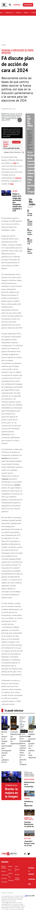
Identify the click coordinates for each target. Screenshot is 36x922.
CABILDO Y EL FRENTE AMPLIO (28, 818)
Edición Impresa (17, 878)
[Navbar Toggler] (5, 5)
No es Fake (27, 838)
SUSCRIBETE (28, 5)
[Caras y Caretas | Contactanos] (32, 853)
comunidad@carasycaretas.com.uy (10, 902)
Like (9, 877)
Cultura (10, 873)
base (12, 184)
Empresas (11, 880)
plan (15, 163)
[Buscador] (10, 5)
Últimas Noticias (3, 867)
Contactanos (31, 879)
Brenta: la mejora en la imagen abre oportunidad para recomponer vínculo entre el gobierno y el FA (6, 747)
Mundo (18, 12)
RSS (29, 884)
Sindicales (9, 12)
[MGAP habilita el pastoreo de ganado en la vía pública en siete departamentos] (31, 729)
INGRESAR (16, 5)
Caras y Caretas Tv (17, 868)
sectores (18, 178)
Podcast (17, 874)
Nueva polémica (25, 731)
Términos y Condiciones (7, 892)
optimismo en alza (8, 727)
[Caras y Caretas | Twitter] (28, 854)
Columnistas (5, 875)
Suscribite (16, 142)
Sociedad (4, 878)
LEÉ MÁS (14, 191)
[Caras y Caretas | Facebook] (25, 854)
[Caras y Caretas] (9, 855)
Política (3, 871)
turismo (27, 798)
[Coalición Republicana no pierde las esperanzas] (13, 729)
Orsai (26, 12)
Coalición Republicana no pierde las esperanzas (15, 738)
